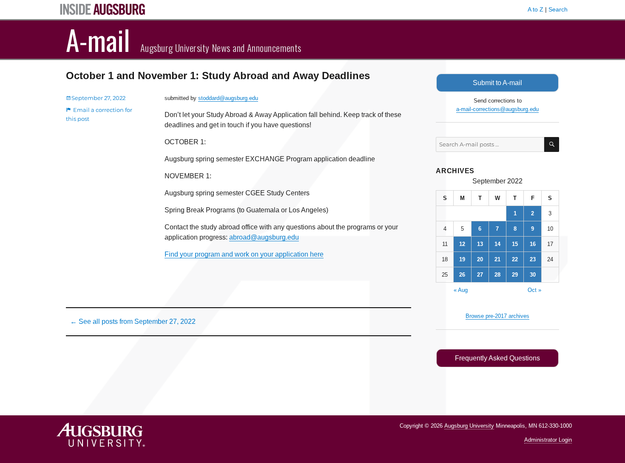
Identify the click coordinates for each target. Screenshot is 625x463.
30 (533, 275)
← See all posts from (133, 321)
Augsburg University (469, 426)
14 (497, 244)
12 (462, 244)
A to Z (535, 9)
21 (497, 259)
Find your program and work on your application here (244, 254)
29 (515, 275)
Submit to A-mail (497, 82)
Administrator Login (548, 440)
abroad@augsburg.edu (264, 237)
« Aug (461, 290)
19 (462, 259)
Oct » (534, 290)
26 (462, 275)
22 (515, 259)
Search (558, 9)
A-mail (98, 40)
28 (497, 275)
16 (533, 244)
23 (533, 259)
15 (515, 244)
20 (480, 259)
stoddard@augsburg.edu (228, 98)
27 (480, 275)
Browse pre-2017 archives (497, 316)
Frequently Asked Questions (497, 358)
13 (480, 244)
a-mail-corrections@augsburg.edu (497, 109)
